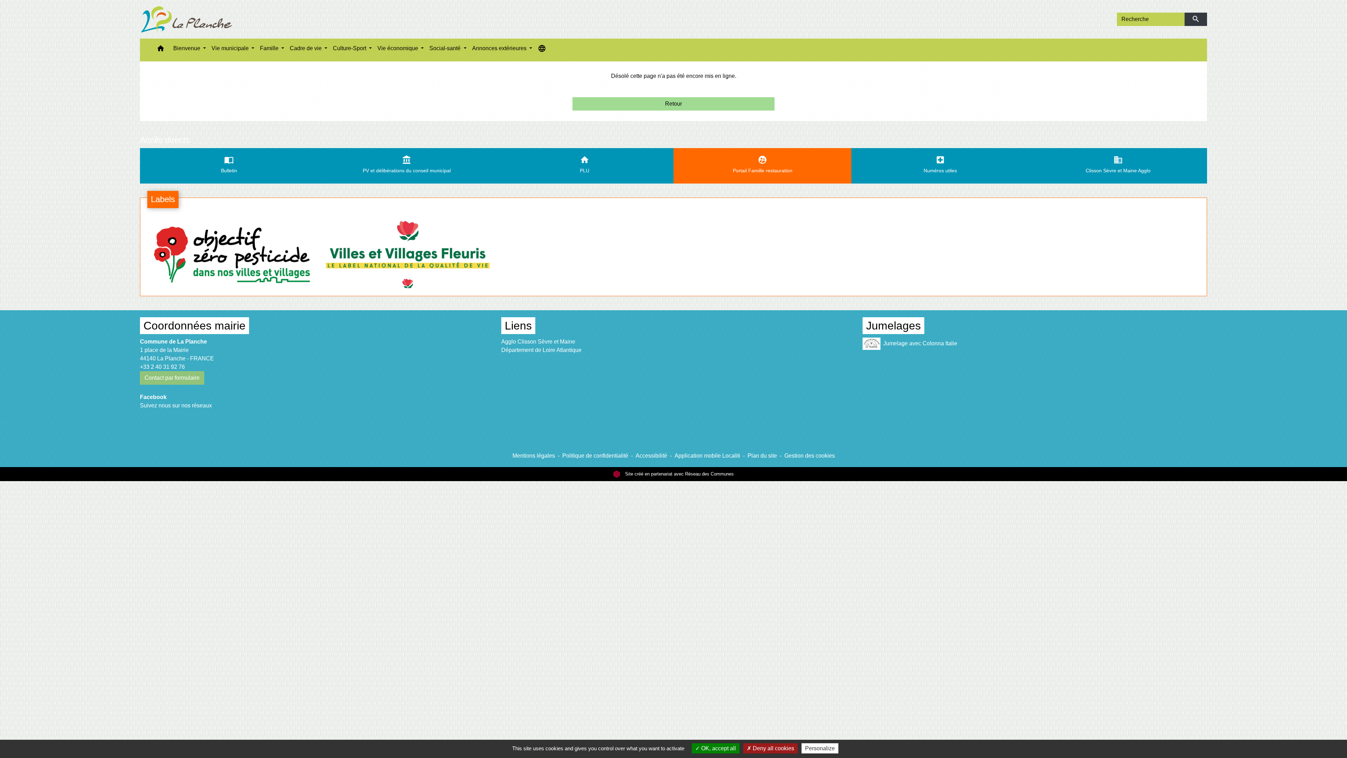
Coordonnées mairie (194, 325)
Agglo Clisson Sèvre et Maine (538, 342)
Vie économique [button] (398, 48)
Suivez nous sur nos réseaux (176, 405)
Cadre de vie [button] (306, 48)
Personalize (820, 748)
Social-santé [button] (445, 48)
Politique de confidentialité (595, 456)
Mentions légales (533, 456)
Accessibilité (651, 456)
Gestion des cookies (809, 456)
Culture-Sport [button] (350, 48)
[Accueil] (186, 19)
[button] (160, 50)
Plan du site (762, 456)
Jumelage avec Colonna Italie (920, 343)
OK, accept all (718, 748)
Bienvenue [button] (187, 48)
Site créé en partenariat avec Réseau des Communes (679, 474)
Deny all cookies (772, 748)
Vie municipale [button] (231, 48)
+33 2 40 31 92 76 (162, 367)
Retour (673, 104)
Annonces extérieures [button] (500, 48)
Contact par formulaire (172, 378)
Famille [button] (270, 48)
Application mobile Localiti (707, 456)
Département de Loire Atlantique (541, 350)
